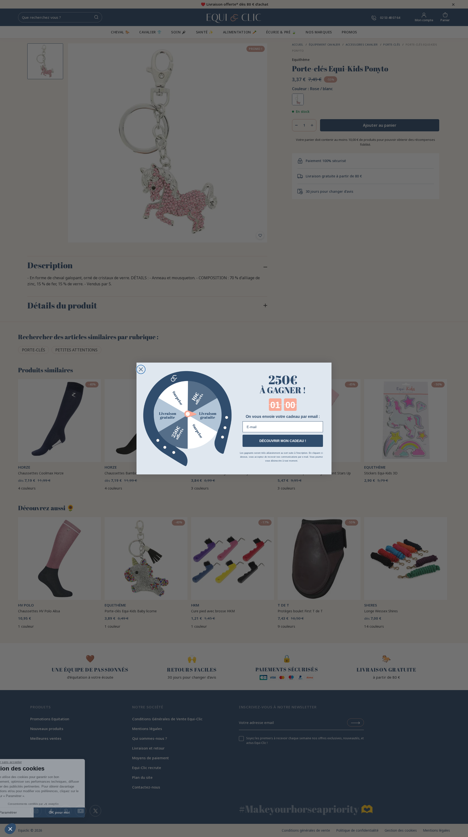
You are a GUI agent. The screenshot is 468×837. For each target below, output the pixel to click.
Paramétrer (30, 812)
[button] (10, 829)
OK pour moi (81, 812)
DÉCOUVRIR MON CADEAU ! (282, 441)
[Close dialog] (140, 369)
